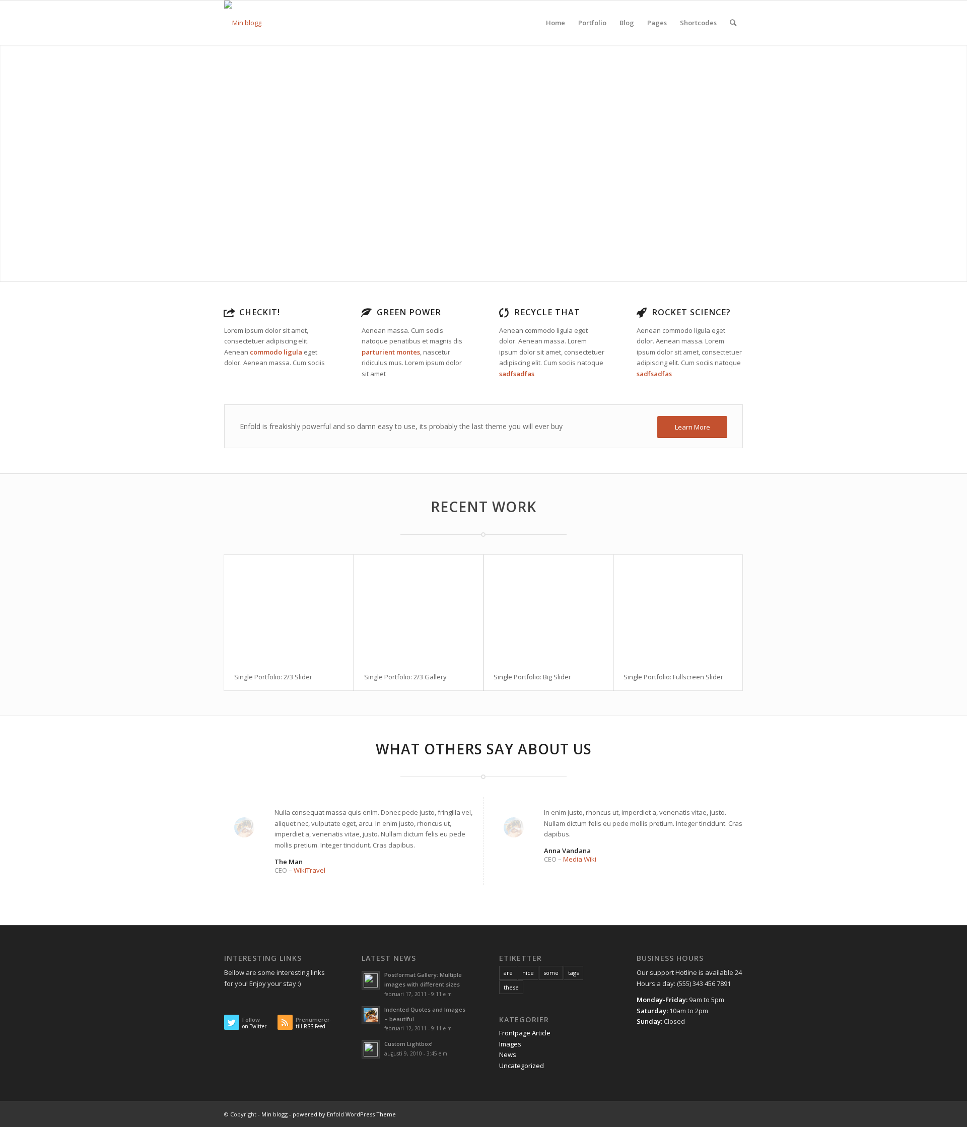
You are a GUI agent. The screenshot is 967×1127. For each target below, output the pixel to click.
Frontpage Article (524, 1032)
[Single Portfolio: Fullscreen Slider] (678, 609)
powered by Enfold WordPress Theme (344, 1114)
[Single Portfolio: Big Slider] (548, 609)
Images (510, 1043)
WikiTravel (309, 870)
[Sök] (733, 23)
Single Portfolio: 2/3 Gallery (405, 676)
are (508, 972)
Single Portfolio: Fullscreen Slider (673, 676)
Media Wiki (579, 859)
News (507, 1054)
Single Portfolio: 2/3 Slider (273, 676)
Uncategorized (521, 1065)
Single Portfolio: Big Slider (532, 676)
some (551, 972)
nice (528, 972)
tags (573, 972)
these (511, 987)
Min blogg (274, 1114)
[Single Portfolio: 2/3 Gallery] (419, 609)
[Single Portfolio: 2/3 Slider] (289, 609)
